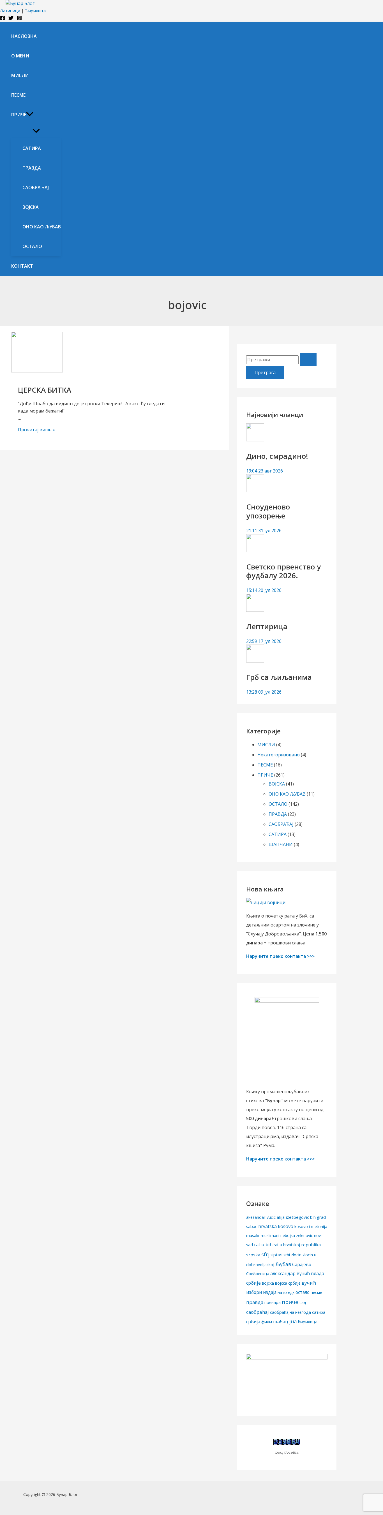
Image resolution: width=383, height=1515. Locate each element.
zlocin (296, 1254)
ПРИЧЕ (265, 775)
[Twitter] (10, 19)
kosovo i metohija (310, 1226)
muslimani (270, 1235)
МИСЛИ (266, 745)
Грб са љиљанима (279, 677)
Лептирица (266, 626)
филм (266, 1321)
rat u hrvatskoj (287, 1244)
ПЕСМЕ (265, 765)
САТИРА (278, 834)
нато (282, 1292)
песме (316, 1292)
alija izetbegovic (293, 1217)
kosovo (285, 1226)
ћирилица (307, 1321)
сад (302, 1302)
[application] (29, 114)
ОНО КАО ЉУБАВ (287, 794)
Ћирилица (35, 10)
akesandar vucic (261, 1217)
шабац (280, 1321)
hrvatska (267, 1226)
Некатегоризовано (278, 755)
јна (293, 1321)
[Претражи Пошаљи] (308, 359)
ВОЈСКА (277, 784)
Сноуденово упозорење (268, 511)
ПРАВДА (278, 814)
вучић (309, 1283)
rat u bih (263, 1244)
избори (254, 1292)
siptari (276, 1254)
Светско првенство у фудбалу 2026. (283, 571)
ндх (291, 1292)
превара (272, 1302)
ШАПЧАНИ (281, 844)
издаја (269, 1292)
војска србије (288, 1283)
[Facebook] (2, 19)
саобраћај (257, 1312)
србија (253, 1322)
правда (254, 1302)
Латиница (10, 10)
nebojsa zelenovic (296, 1235)
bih (313, 1217)
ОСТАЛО (278, 804)
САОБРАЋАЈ (281, 824)
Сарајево (301, 1264)
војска (268, 1283)
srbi (286, 1254)
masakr (253, 1235)
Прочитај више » (36, 430)
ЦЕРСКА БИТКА (44, 390)
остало (303, 1292)
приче (290, 1302)
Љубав (283, 1264)
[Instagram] (19, 19)
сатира (318, 1312)
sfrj (265, 1254)
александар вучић (290, 1273)
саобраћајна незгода (290, 1312)
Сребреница (257, 1273)
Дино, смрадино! (277, 456)
